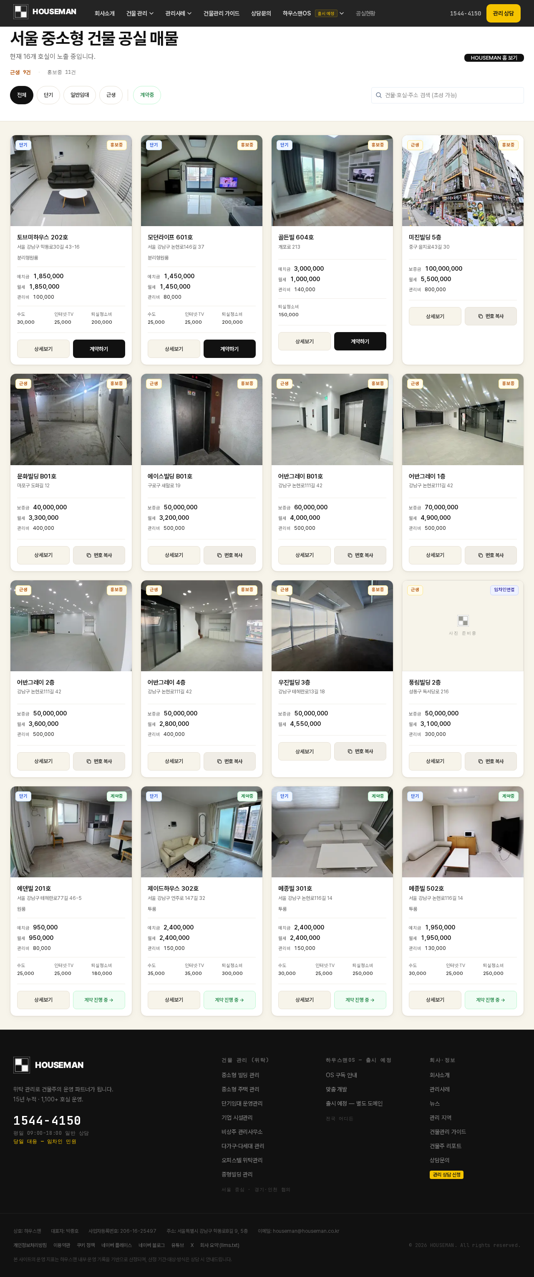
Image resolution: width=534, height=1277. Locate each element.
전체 (21, 95)
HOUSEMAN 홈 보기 (494, 58)
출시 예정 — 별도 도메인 (354, 1103)
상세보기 (43, 349)
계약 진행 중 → (98, 1000)
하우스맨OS (309, 13)
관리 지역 (440, 1117)
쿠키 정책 (86, 1245)
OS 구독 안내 (341, 1075)
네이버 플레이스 (116, 1245)
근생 (111, 95)
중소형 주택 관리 (240, 1089)
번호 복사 (495, 316)
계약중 (147, 95)
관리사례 (175, 13)
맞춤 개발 (336, 1089)
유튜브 (177, 1245)
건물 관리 (136, 13)
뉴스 (435, 1103)
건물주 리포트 (445, 1146)
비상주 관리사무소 (242, 1131)
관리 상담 (503, 13)
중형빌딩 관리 (237, 1174)
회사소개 (104, 13)
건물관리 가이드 (221, 13)
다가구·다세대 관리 (243, 1146)
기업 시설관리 (237, 1117)
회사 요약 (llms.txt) (219, 1245)
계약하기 (99, 349)
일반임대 (80, 95)
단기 (48, 95)
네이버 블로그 (152, 1245)
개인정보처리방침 (30, 1245)
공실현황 (365, 13)
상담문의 (261, 13)
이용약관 (61, 1245)
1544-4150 (465, 13)
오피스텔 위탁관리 (242, 1160)
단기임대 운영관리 (242, 1103)
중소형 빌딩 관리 (240, 1075)
